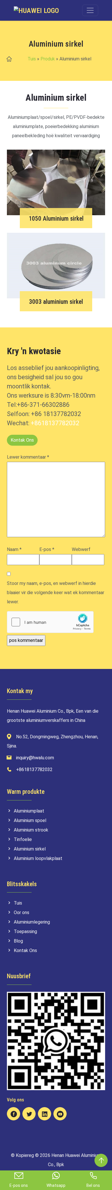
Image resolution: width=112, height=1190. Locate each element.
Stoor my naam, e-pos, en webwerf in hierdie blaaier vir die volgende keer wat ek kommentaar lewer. (55, 592)
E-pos (46, 549)
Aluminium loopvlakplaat (38, 858)
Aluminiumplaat (29, 811)
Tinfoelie (23, 839)
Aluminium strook (31, 830)
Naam (14, 549)
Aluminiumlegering (32, 922)
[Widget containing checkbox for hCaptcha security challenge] (50, 622)
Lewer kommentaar (28, 457)
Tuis (32, 59)
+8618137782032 (55, 423)
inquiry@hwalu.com (35, 757)
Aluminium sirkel (30, 849)
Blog (18, 941)
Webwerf (81, 549)
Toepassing (25, 931)
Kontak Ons (22, 440)
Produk (47, 59)
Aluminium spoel (30, 820)
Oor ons (21, 912)
